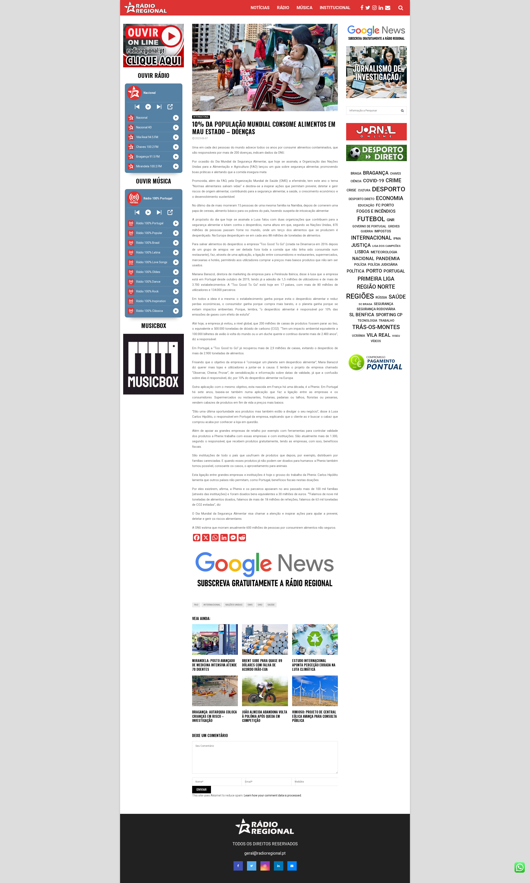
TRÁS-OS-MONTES (376, 327)
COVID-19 (373, 180)
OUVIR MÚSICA (153, 181)
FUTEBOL (371, 219)
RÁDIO (283, 7)
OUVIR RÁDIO (153, 75)
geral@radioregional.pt (265, 853)
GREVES (394, 226)
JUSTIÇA (361, 245)
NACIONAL (363, 258)
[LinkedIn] (382, 8)
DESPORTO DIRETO (361, 199)
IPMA (397, 238)
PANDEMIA (388, 258)
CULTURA (364, 190)
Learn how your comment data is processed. (273, 795)
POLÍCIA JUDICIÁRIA (383, 265)
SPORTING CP (389, 314)
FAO (196, 605)
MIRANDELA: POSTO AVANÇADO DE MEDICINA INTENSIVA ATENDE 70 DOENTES (214, 665)
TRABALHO (386, 320)
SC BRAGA (365, 304)
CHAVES (395, 173)
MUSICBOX (153, 325)
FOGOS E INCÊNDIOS (376, 211)
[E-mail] (388, 8)
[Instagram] (375, 8)
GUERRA (367, 231)
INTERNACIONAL (201, 117)
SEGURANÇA (383, 304)
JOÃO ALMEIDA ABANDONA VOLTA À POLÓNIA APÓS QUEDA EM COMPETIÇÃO (264, 716)
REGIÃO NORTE (376, 286)
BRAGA (356, 173)
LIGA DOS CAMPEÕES (386, 245)
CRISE (351, 190)
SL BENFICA (361, 314)
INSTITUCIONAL (335, 7)
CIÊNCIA (356, 181)
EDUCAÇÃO (366, 205)
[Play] (148, 106)
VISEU (396, 335)
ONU (260, 605)
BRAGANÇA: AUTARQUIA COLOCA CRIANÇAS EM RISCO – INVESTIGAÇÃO (214, 716)
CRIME (393, 180)
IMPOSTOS (383, 231)
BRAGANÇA (375, 173)
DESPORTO (388, 189)
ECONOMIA (389, 198)
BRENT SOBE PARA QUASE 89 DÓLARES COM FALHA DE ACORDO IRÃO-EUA (262, 665)
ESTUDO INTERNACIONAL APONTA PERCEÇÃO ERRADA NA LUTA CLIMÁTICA (313, 665)
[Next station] (137, 106)
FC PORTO (385, 205)
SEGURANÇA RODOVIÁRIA (376, 309)
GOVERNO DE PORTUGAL (369, 226)
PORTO (374, 271)
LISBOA (362, 252)
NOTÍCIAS (260, 7)
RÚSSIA (381, 297)
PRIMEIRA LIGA (376, 279)
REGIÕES (360, 296)
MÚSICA (304, 7)
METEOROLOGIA (384, 252)
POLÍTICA (355, 271)
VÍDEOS (376, 341)
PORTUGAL (394, 271)
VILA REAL (378, 335)
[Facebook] (362, 8)
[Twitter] (368, 8)
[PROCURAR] (402, 110)
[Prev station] (159, 106)
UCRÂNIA (358, 336)
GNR (390, 219)
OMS (250, 605)
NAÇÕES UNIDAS (233, 605)
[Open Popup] (170, 106)
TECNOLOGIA (367, 320)
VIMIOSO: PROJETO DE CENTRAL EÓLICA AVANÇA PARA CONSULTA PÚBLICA (314, 716)
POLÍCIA (360, 265)
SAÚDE (271, 605)
